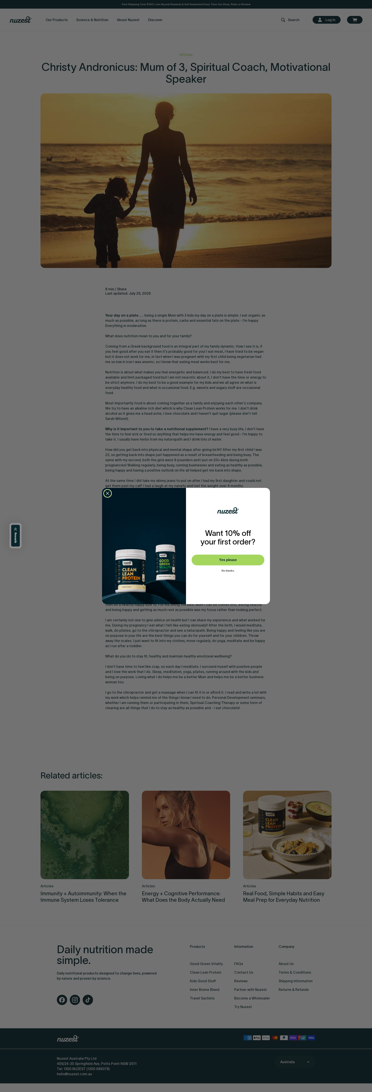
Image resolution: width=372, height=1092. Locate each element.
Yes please (228, 560)
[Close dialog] (107, 493)
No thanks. (228, 570)
